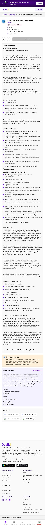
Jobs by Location (7, 475)
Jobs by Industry (6, 473)
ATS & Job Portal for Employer (31, 473)
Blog (23, 502)
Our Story (25, 499)
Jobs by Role (5, 478)
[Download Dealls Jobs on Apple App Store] (22, 465)
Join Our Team (26, 504)
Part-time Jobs (6, 485)
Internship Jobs (6, 488)
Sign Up (39, 9)
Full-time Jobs (6, 480)
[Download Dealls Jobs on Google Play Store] (8, 465)
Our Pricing (25, 482)
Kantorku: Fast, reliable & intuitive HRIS (32, 476)
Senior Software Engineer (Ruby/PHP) (30, 14)
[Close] (2, 3)
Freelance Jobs (6, 490)
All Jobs (4, 14)
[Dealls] (5, 9)
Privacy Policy (26, 507)
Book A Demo (26, 479)
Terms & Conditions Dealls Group (32, 509)
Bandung (12, 14)
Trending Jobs (6, 493)
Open (40, 3)
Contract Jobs (6, 483)
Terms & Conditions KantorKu (30, 512)
